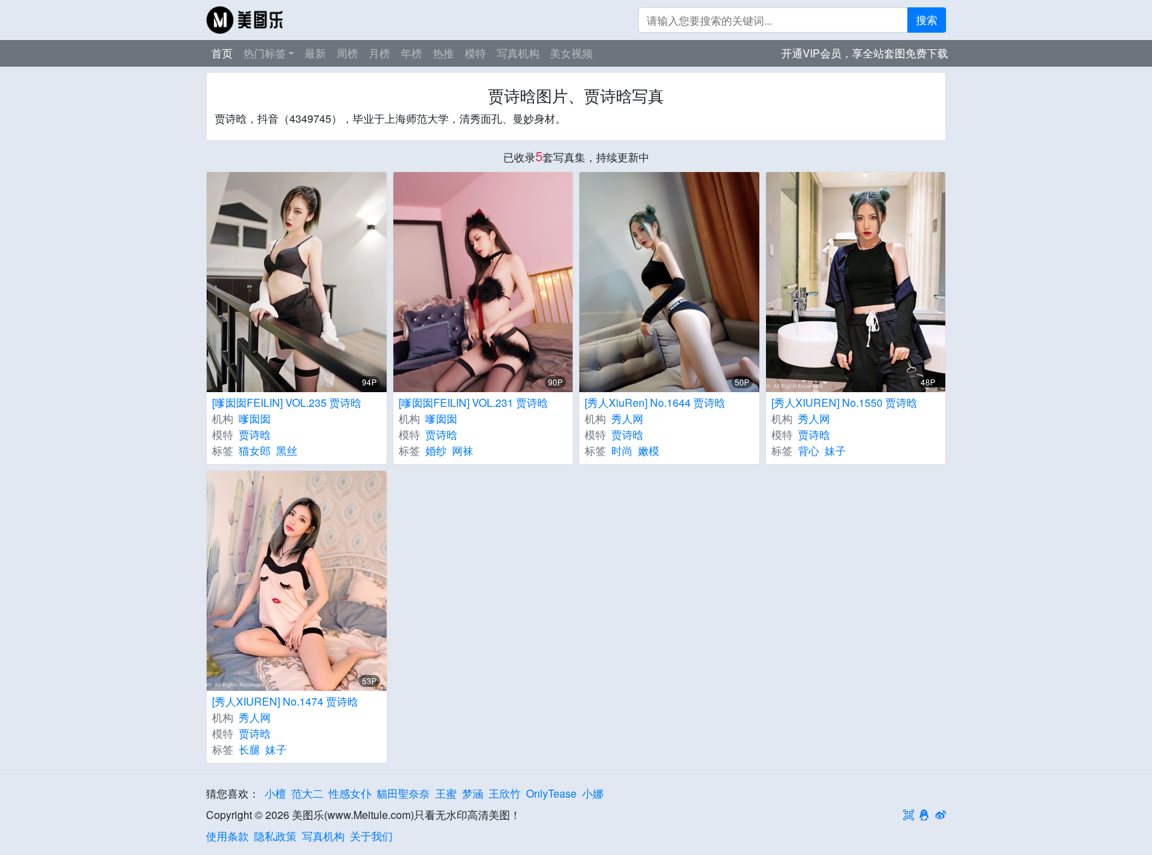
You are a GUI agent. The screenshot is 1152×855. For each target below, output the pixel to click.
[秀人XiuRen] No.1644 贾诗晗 (655, 402)
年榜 (411, 53)
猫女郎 (255, 450)
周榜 (347, 53)
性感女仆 (350, 793)
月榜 (379, 53)
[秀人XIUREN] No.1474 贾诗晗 (285, 701)
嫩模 (648, 450)
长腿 (249, 749)
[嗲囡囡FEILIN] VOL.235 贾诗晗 (286, 402)
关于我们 (371, 836)
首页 (222, 53)
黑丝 (286, 450)
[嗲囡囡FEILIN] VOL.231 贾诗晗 (473, 402)
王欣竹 (505, 793)
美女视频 (571, 53)
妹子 (835, 450)
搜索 (926, 19)
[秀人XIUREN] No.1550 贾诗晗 (844, 402)
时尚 (622, 450)
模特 (475, 53)
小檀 (275, 793)
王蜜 (446, 793)
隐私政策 (275, 836)
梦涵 (472, 793)
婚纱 (436, 450)
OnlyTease (551, 793)
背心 (808, 450)
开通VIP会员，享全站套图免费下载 (864, 53)
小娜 (592, 793)
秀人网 (627, 418)
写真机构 (518, 53)
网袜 (462, 450)
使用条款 (227, 836)
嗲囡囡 (255, 418)
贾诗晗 (255, 434)
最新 (315, 53)
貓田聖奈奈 (403, 793)
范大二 (307, 793)
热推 (443, 53)
